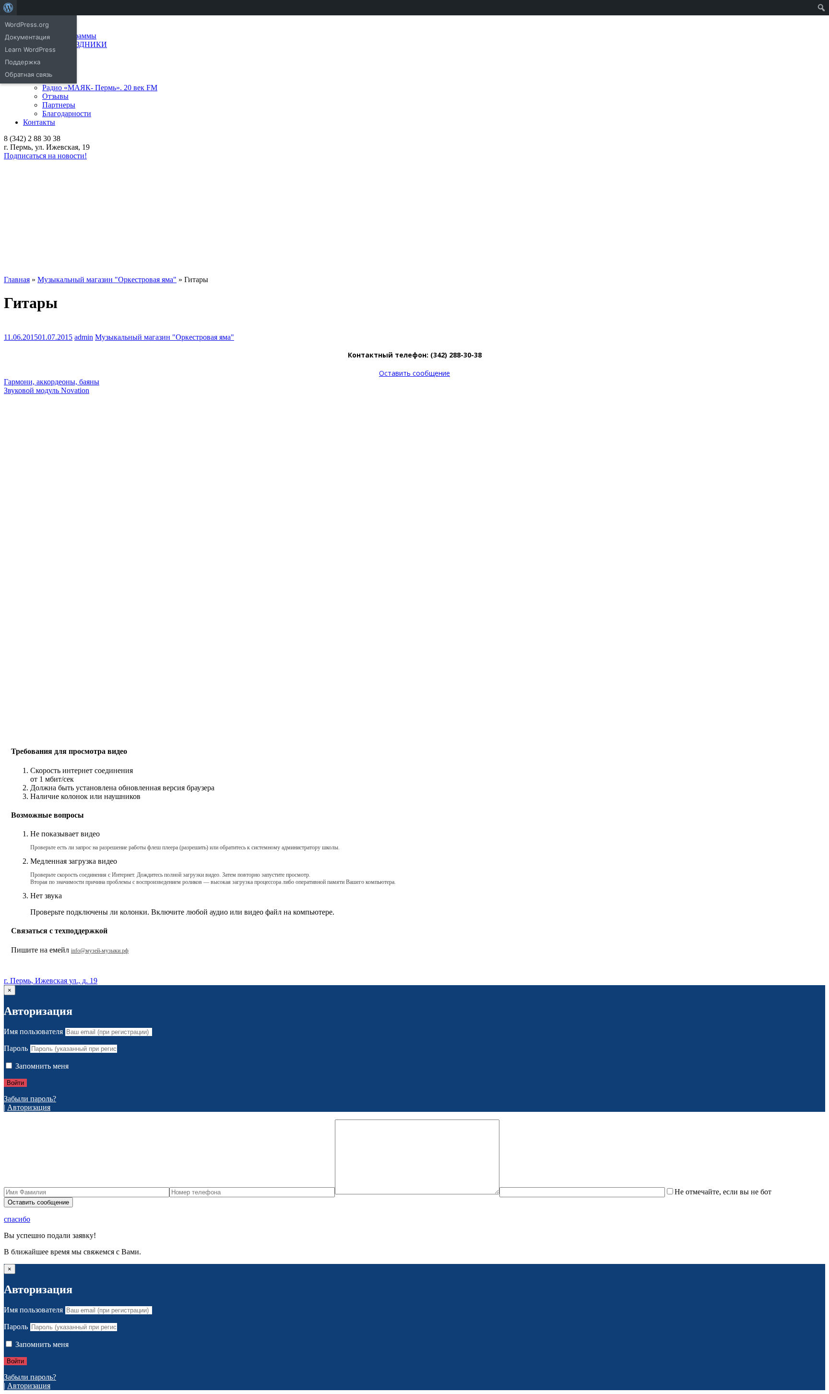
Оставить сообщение (414, 373)
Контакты (39, 122)
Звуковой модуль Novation (46, 390)
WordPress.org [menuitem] (27, 24)
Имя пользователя (33, 1031)
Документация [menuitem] (27, 37)
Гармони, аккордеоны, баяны (51, 382)
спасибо (17, 1219)
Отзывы (55, 96)
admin (83, 337)
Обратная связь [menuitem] (28, 74)
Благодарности (66, 113)
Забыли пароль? (30, 1099)
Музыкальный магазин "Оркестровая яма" (164, 337)
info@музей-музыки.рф (100, 950)
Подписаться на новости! (45, 156)
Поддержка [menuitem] (22, 62)
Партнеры (58, 105)
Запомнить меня (41, 1066)
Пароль (16, 1048)
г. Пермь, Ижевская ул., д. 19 (50, 981)
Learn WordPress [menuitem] (30, 49)
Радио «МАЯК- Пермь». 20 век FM (99, 87)
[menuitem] (8, 7)
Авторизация (28, 1107)
